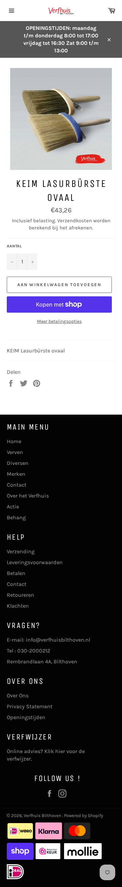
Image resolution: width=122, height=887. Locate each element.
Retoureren (20, 595)
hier (60, 751)
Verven (15, 452)
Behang (16, 517)
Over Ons (17, 695)
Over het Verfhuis (28, 495)
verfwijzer (19, 758)
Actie (13, 506)
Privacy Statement (30, 706)
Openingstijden (26, 717)
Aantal (14, 246)
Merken (16, 474)
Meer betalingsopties (59, 321)
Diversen (17, 463)
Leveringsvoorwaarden (35, 562)
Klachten (18, 606)
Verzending (21, 551)
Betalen (16, 573)
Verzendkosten (74, 221)
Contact (16, 485)
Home (14, 441)
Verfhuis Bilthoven (43, 815)
